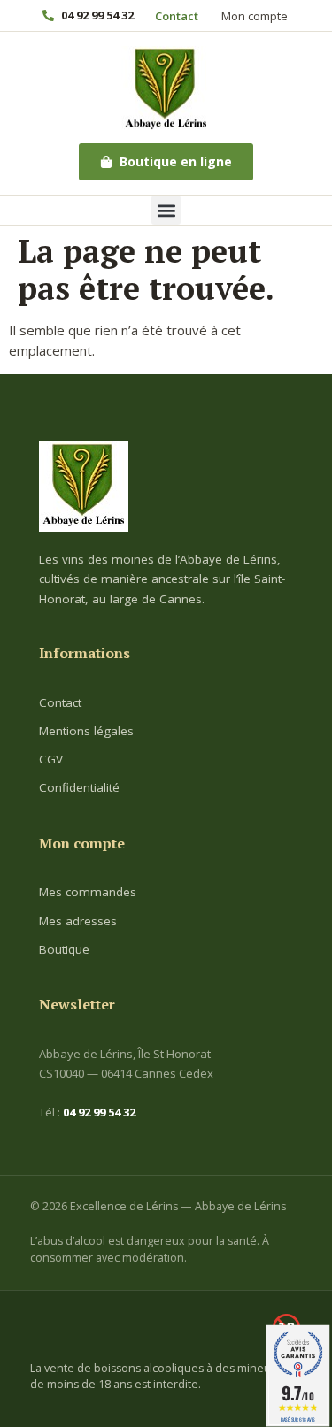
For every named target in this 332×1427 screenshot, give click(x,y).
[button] (166, 210)
